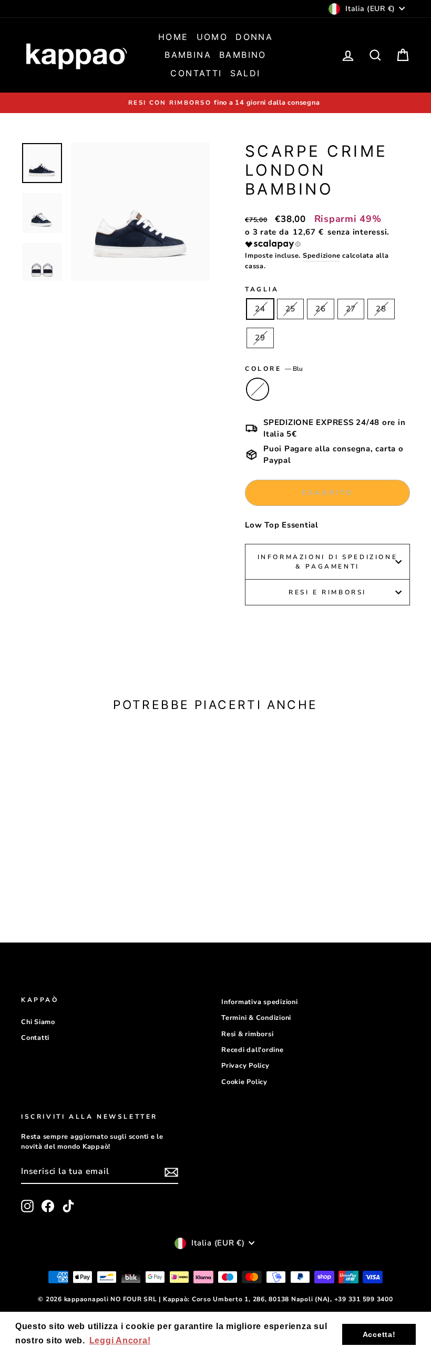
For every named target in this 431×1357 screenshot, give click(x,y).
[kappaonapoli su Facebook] (48, 1206)
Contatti (196, 73)
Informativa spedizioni (259, 1002)
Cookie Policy (244, 1082)
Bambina (188, 54)
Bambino (242, 54)
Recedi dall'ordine (252, 1050)
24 (260, 308)
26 (320, 308)
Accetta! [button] (379, 1334)
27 (351, 308)
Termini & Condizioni (256, 1017)
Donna (254, 37)
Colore (274, 368)
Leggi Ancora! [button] (120, 1340)
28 (381, 308)
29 (260, 337)
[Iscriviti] (171, 1172)
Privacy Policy (245, 1065)
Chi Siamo (38, 1022)
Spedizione (322, 255)
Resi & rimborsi (247, 1034)
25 (290, 308)
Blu (257, 389)
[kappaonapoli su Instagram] (27, 1206)
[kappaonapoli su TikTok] (68, 1206)
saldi (245, 73)
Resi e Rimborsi (327, 592)
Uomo (212, 37)
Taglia (262, 289)
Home (173, 37)
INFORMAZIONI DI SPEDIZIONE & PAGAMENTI (328, 562)
